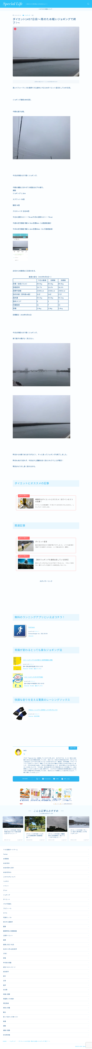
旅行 (4, 976)
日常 (4, 980)
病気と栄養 (6, 1007)
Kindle (31, 668)
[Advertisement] (46, 595)
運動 (4, 1026)
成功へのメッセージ (9, 967)
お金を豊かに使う (8, 867)
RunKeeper (31, 627)
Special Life (12, 4)
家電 (4, 958)
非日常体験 (6, 1035)
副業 (4, 940)
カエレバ (37, 631)
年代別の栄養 (7, 962)
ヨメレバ (31, 664)
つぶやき (6, 881)
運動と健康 (6, 1030)
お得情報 (6, 858)
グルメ (5, 890)
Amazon (30, 636)
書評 (4, 985)
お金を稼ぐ (6, 863)
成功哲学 (6, 971)
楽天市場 (36, 716)
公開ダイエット (8, 935)
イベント (6, 886)
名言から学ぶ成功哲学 (10, 949)
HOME (5, 1041)
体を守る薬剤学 (8, 922)
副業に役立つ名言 (8, 944)
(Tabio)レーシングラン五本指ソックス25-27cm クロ (43, 710)
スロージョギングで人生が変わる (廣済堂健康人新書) (38, 660)
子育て (5, 953)
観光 (4, 1012)
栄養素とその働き (8, 998)
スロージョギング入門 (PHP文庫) (33, 677)
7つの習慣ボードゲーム (10, 849)
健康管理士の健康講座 (10, 931)
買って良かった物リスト (10, 1017)
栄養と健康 (6, 994)
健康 (4, 926)
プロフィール (7, 908)
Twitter (5, 854)
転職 (4, 1021)
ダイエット (6, 899)
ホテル (5, 913)
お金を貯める (7, 872)
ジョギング (27, 15)
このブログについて (9, 877)
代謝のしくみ (7, 917)
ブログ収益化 (7, 904)
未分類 (5, 989)
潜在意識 (6, 1003)
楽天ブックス (37, 668)
